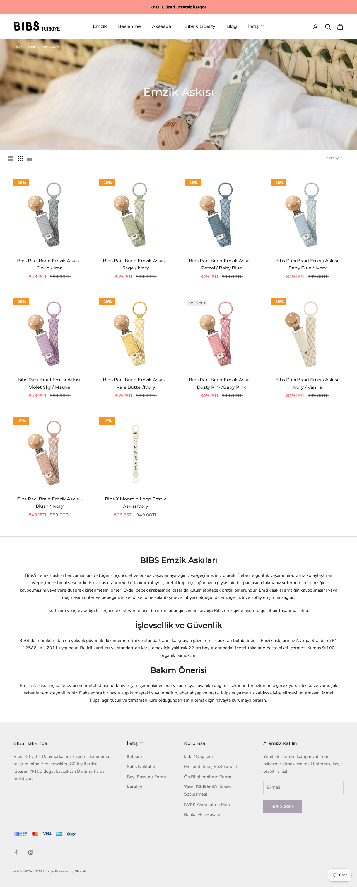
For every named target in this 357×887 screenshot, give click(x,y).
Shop (32, 47)
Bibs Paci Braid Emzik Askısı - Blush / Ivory (50, 502)
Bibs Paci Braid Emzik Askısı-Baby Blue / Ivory (307, 264)
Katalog (134, 787)
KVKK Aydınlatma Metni (208, 804)
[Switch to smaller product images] (20, 158)
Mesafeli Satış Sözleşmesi (210, 767)
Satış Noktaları (141, 767)
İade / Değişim (198, 757)
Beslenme (129, 26)
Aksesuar (162, 26)
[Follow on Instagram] (30, 852)
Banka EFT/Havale (202, 814)
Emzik (100, 26)
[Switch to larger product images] (10, 158)
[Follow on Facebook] (16, 852)
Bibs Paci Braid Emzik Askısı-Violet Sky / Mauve (50, 383)
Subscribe (282, 806)
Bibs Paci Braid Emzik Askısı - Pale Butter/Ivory (135, 383)
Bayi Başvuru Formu (147, 777)
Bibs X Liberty (199, 26)
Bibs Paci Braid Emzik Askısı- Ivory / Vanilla (307, 383)
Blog (231, 26)
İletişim (256, 26)
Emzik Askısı (51, 47)
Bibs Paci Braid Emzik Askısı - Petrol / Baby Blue (221, 264)
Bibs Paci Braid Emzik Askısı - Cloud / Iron (50, 264)
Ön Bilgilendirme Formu (208, 777)
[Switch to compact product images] (29, 158)
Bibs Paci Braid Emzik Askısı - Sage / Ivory (135, 264)
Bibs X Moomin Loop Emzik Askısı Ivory (135, 502)
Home (17, 47)
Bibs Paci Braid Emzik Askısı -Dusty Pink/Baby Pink (221, 383)
